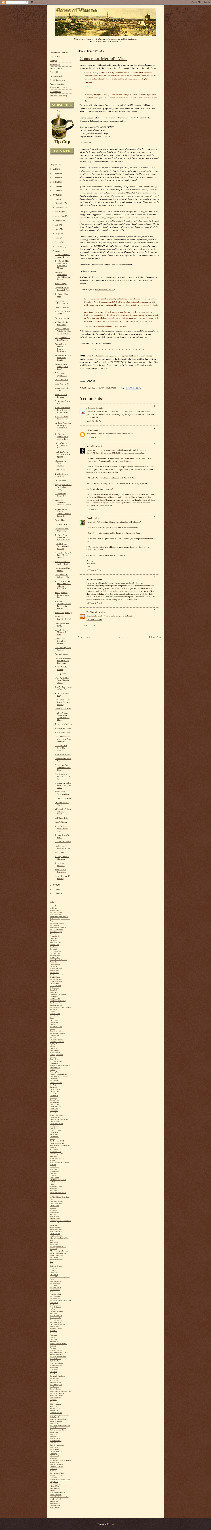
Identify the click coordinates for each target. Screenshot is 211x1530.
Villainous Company (56, 1466)
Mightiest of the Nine (56, 1236)
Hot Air (52, 1139)
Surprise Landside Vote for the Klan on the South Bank (63, 331)
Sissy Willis (54, 1482)
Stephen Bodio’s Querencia (58, 960)
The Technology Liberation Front (60, 1425)
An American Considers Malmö (63, 617)
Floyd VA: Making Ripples (58, 1074)
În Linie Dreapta (55, 906)
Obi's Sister (53, 1264)
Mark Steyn (53, 1406)
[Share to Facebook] (136, 388)
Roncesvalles (54, 1367)
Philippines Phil (55, 1298)
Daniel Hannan (54, 1121)
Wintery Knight (55, 1488)
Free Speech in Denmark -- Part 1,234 (62, 776)
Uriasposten (53, 1458)
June (57, 229)
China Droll (53, 990)
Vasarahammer (54, 1462)
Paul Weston (55, 56)
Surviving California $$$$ (58, 1419)
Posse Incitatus (54, 1326)
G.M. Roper (53, 1369)
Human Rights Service (57, 1143)
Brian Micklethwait (56, 1231)
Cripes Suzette (54, 1016)
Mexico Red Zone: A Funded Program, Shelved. (63, 555)
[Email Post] (122, 387)
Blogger (110, 1524)
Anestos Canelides (57, 84)
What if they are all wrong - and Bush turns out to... (63, 739)
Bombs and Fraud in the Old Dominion (63, 562)
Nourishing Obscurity (56, 1259)
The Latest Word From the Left (61, 417)
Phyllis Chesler (54, 988)
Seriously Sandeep (55, 1389)
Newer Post (84, 637)
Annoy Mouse (92, 446)
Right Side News (55, 1361)
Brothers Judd (54, 970)
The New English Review (58, 1253)
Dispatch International (56, 1031)
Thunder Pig (54, 1434)
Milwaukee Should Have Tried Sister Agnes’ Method (63, 409)
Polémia (52, 1309)
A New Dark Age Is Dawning (59, 1251)
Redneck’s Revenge (56, 1350)
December (59, 203)
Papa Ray (90, 518)
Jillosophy (53, 1175)
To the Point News (55, 1441)
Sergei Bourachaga (57, 80)
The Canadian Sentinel (57, 979)
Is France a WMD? (62, 524)
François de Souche (56, 1083)
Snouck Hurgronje (55, 1402)
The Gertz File (54, 1102)
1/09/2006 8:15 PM (94, 570)
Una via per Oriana (55, 1451)
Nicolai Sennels (56, 76)
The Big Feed (54, 947)
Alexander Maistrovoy (58, 95)
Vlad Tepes (53, 1469)
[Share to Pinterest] (139, 388)
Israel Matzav (54, 1169)
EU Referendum (55, 1052)
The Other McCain (55, 1287)
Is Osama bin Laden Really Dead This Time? (63, 785)
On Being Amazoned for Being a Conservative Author (63, 426)
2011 (55, 177)
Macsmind (53, 1214)
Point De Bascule (55, 1307)
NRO (51, 1262)
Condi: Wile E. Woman (61, 668)
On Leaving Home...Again (61, 301)
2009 (55, 186)
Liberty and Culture (56, 1203)
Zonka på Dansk (55, 1505)
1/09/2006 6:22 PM (94, 437)
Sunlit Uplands (54, 1417)
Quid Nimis (53, 1339)
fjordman (52, 1070)
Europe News (54, 1059)
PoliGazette (53, 1313)
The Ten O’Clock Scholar (58, 1428)
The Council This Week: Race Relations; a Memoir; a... (62, 264)
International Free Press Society (60, 1162)
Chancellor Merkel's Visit (103, 58)
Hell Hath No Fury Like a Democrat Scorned (63, 702)
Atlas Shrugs (54, 934)
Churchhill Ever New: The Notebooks (61, 747)
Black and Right (55, 953)
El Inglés (53, 60)
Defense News (54, 1022)
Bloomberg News (55, 955)
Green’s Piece (54, 1113)
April (57, 237)
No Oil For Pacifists (56, 1255)
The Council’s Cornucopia (60, 870)
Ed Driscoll (53, 1037)
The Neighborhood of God (58, 1246)
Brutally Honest (55, 977)
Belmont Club (54, 945)
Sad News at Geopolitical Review (61, 641)
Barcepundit (53, 940)
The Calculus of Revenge (61, 395)
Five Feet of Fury (55, 1067)
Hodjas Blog (54, 1132)
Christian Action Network (58, 994)
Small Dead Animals (56, 1395)
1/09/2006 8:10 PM (94, 509)
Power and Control (56, 1328)
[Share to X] (133, 388)
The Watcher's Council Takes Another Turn (61, 436)
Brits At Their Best (56, 968)
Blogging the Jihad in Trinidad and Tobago (63, 486)
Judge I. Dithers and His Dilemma (62, 338)
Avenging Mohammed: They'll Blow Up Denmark (62, 276)
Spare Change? (61, 283)
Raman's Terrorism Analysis (58, 1344)
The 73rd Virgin (93, 612)
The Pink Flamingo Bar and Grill (60, 1300)
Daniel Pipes (54, 1303)
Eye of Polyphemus (56, 1061)
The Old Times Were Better (63, 836)
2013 (55, 169)
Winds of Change (55, 1484)
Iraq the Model (54, 1167)
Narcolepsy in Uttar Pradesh (62, 569)
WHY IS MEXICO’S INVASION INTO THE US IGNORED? (63, 585)
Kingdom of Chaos (56, 1186)
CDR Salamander (55, 986)
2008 (55, 190)
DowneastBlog (54, 1035)
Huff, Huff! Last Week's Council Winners (62, 546)
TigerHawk (53, 1436)
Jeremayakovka (54, 1171)
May (57, 233)
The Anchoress (54, 925)
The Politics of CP (56, 1322)
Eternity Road (54, 1050)
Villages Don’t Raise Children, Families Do (63, 811)
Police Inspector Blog (56, 1311)
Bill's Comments (55, 951)
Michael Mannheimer (58, 87)
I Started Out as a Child (62, 803)
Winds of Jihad (54, 1486)
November (59, 207)
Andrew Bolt (54, 962)
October (58, 211)
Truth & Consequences (57, 1445)
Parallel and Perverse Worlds (62, 847)
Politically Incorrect (56, 1320)
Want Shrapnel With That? (63, 312)
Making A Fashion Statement (62, 857)
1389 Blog (53, 908)
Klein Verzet (53, 1190)
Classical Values (55, 998)
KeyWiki (52, 1182)
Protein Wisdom (55, 1333)
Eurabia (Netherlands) (56, 1055)
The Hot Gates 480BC (57, 1141)
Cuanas (52, 1018)
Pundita (52, 1337)
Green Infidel (54, 1111)
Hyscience (53, 1147)
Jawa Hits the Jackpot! (60, 494)
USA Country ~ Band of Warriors (60, 1460)
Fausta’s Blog (54, 1063)
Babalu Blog (54, 938)
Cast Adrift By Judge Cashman (63, 648)
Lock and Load (54, 1212)
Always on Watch (55, 914)
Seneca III (54, 72)
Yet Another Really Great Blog (59, 1497)
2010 (55, 182)
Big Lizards (53, 949)
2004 (55, 889)
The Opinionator (55, 1283)
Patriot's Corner (55, 1292)
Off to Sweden (60, 480)
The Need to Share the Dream (62, 475)
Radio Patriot (54, 1341)
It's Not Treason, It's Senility (62, 877)
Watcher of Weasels (56, 1475)
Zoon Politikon (54, 1507)
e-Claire (52, 1046)
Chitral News (54, 992)
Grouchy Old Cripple (56, 1115)
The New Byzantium (63, 728)
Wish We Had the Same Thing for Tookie (62, 680)
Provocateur (53, 1335)
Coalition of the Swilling (58, 1001)
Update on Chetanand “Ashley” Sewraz (63, 502)
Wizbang (52, 1490)
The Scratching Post (56, 1385)
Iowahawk (53, 1165)
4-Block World (54, 910)
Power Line (53, 1331)
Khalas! (52, 1184)
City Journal (54, 996)
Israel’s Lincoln (61, 822)
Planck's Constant (55, 1305)
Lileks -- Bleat (54, 1206)
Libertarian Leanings (56, 1201)
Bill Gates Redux (61, 818)
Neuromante (53, 1249)
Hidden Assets (60, 469)
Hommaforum (54, 1136)
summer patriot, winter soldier (59, 1415)
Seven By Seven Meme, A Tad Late (61, 632)
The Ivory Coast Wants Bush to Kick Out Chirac (62, 537)
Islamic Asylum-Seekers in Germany (61, 463)
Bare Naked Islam (55, 942)
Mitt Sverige (54, 1242)
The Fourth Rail (55, 1080)
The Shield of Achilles (57, 1393)
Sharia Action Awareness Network (60, 1391)
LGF (95, 355)
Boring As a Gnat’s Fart (62, 402)
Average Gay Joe (55, 936)
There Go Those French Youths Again (61, 828)
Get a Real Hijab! (62, 383)
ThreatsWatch (54, 1432)
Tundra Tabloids (55, 1447)
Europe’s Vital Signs (63, 798)
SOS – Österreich (55, 1404)
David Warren (54, 1471)
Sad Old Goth (54, 1378)
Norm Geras (53, 1098)
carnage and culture (56, 981)
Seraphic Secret (54, 1387)
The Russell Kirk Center (57, 1376)
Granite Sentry (54, 1108)
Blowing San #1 (55, 957)
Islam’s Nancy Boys (62, 307)
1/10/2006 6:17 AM (94, 603)
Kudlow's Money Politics (58, 1193)
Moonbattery (54, 1244)
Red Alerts (53, 1348)
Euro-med (53, 1057)
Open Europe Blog (55, 1281)
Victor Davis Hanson (56, 1124)
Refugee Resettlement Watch (59, 1352)
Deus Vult (53, 1024)
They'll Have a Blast (63, 732)
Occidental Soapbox (56, 1266)
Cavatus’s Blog (54, 983)
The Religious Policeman (58, 1356)
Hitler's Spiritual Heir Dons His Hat (61, 445)
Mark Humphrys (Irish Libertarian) (60, 1145)
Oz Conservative (55, 1290)
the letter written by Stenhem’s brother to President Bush (125, 117)
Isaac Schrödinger (55, 1382)
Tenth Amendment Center (58, 1430)
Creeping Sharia (55, 1014)
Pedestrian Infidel (55, 1294)
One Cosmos (54, 1275)
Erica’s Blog (53, 1048)
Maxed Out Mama (55, 1227)
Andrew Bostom (55, 964)
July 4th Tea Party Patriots (58, 1180)
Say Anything (54, 1380)
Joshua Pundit (54, 1177)
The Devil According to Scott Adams (63, 688)
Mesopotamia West (56, 1229)
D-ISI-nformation (61, 654)
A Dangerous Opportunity (61, 374)
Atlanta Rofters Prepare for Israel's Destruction (61, 347)
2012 (55, 173)
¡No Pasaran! (54, 1257)
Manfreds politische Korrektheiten (60, 1221)
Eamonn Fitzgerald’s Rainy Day (60, 1065)
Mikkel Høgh (54, 1134)
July (57, 225)
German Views (54, 1100)
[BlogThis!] (130, 388)
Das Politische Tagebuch (57, 1324)
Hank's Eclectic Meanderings (59, 1119)
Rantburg (53, 1346)
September (59, 216)
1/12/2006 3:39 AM (94, 619)
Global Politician (55, 1106)
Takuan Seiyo (55, 64)
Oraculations (54, 1285)
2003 (55, 893)
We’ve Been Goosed (63, 841)
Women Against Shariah (57, 1492)
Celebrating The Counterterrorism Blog (63, 767)
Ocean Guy (53, 1268)
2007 (55, 195)
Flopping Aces (54, 1072)
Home (119, 637)
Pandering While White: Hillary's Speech (62, 454)
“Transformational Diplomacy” (62, 529)
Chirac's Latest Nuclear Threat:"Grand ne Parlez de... (63, 512)
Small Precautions (55, 1397)
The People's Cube (55, 1296)
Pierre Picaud (55, 91)
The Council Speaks (63, 754)
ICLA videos (54, 1149)
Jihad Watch (53, 1173)
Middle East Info (55, 1234)
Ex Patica (152, 68)
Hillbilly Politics (55, 1130)
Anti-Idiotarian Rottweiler (58, 927)
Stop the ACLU (55, 1408)
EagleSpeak (53, 1044)
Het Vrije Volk (54, 1126)
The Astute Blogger (56, 932)
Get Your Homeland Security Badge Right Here (63, 660)
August (58, 220)
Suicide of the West (56, 1413)
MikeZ (89, 429)
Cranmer (52, 1011)
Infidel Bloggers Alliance (57, 1154)
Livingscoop (54, 1210)
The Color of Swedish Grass (62, 792)
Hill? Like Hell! (61, 379)
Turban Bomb (54, 1449)
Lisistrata (53, 1208)
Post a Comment (90, 625)
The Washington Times (57, 1473)
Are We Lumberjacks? (56, 929)
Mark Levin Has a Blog (62, 694)
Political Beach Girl (56, 1315)
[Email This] (127, 388)
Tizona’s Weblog (55, 1438)
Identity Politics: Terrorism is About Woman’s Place (62, 716)
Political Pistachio (55, 1318)
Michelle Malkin (55, 1218)
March (58, 242)
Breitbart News (54, 966)
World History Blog (56, 1494)
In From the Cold (55, 1152)
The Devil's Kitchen (56, 1026)
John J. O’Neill (56, 68)
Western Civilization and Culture (60, 1479)
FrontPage (53, 1085)
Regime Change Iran (56, 1354)
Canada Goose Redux (63, 708)
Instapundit (53, 1156)
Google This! (60, 520)
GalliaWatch (53, 1087)
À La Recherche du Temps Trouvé (62, 255)
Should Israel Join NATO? (62, 389)
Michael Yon (54, 1501)
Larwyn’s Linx (54, 1195)
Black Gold (59, 852)
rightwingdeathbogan (56, 1365)
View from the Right (56, 1464)
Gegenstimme (54, 1096)
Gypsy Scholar (54, 1117)
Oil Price (52, 1270)
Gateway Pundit (55, 1089)
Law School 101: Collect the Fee (62, 575)
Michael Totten (54, 1443)
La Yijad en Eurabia (56, 1499)
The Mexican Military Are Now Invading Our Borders (63, 605)
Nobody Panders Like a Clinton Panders (62, 594)
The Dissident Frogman (57, 1033)
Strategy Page (54, 1410)
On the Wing (54, 1272)
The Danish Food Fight (61, 295)
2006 (55, 199)
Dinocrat (52, 1029)
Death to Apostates (62, 318)
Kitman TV (53, 1188)
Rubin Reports (54, 1374)
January (58, 251)
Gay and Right (54, 1091)
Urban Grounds (54, 1456)
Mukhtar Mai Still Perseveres (62, 323)
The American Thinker (104, 289)
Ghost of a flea (54, 1104)
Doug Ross (53, 1372)
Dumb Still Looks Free (57, 1042)
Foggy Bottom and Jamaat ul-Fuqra (62, 288)
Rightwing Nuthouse (56, 1363)
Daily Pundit (54, 1020)
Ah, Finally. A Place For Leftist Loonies (63, 357)
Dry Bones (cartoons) (56, 1039)
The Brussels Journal (56, 975)
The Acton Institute (56, 912)
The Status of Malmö (63, 724)
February (59, 246)
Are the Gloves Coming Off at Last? (61, 366)
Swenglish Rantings (56, 1421)
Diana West (53, 1477)
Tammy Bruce (54, 973)
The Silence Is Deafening (60, 864)
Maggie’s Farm (54, 1216)
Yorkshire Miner (55, 1503)
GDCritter (53, 1093)
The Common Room (56, 1003)
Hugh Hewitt (54, 1128)
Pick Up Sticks (61, 673)
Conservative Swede (56, 1005)
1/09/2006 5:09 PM (94, 420)
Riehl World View (55, 1359)
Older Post (155, 637)
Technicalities (54, 1423)
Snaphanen (53, 1400)
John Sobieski (92, 407)
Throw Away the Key (63, 612)
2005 (55, 885)
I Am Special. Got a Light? (63, 624)
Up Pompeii (53, 1454)
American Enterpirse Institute (59, 917)
